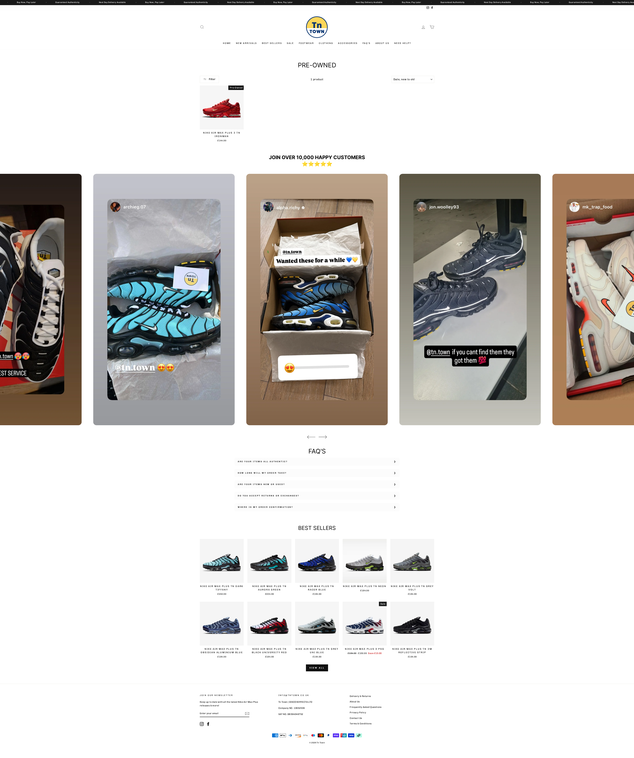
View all (316, 668)
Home (227, 43)
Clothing (326, 43)
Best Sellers (272, 43)
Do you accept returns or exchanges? (268, 496)
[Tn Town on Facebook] (208, 724)
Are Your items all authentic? (263, 461)
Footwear (306, 43)
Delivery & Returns (360, 696)
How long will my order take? (262, 473)
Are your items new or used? (261, 484)
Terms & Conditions (360, 723)
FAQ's (366, 43)
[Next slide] (323, 437)
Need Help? (402, 43)
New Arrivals (246, 43)
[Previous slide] (311, 437)
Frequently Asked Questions (365, 707)
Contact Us (356, 718)
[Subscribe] (247, 713)
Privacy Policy (358, 712)
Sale (290, 43)
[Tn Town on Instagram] (202, 724)
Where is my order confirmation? (265, 507)
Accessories (348, 43)
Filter (211, 79)
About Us (382, 43)
